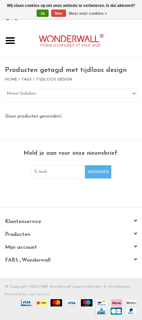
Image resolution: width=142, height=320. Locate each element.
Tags (26, 79)
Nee (58, 13)
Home (11, 79)
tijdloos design (54, 79)
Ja (42, 13)
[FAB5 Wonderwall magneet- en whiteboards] (81, 40)
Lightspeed (38, 294)
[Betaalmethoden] (25, 302)
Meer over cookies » (88, 13)
